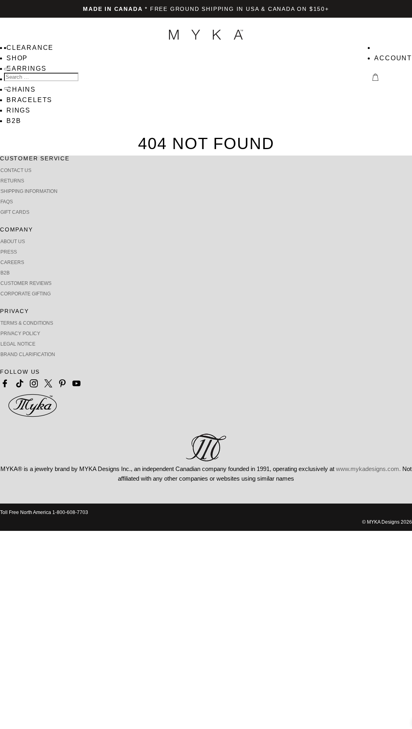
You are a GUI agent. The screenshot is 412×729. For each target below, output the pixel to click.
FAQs (6, 202)
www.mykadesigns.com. (368, 468)
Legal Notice (17, 344)
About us (12, 241)
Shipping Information (29, 191)
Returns (12, 181)
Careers (12, 262)
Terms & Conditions (26, 323)
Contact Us (15, 170)
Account (393, 58)
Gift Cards (14, 212)
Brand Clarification (27, 354)
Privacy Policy (20, 333)
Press (8, 252)
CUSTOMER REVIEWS (26, 283)
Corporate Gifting (25, 294)
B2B (13, 120)
